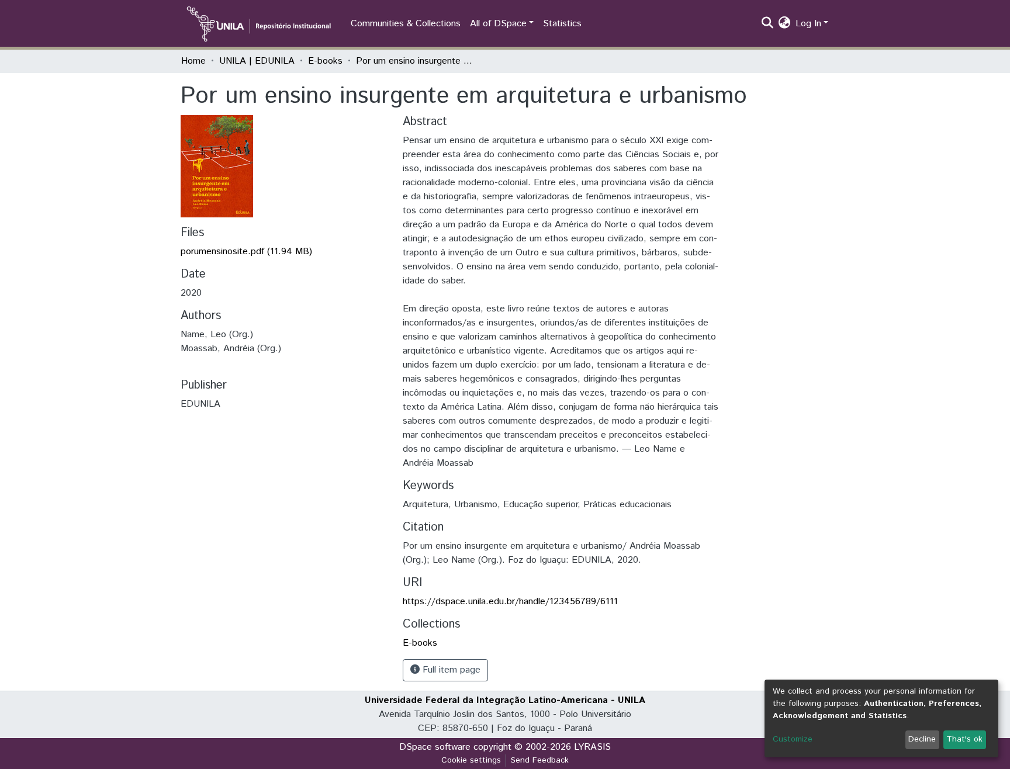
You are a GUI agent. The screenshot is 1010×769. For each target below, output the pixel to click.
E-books (325, 61)
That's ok (964, 739)
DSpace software (435, 747)
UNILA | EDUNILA (257, 61)
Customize (792, 739)
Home (193, 61)
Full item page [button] (450, 670)
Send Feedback (540, 760)
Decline (922, 739)
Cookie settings (471, 760)
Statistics (562, 23)
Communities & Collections (406, 23)
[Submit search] (767, 24)
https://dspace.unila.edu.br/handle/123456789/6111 (510, 601)
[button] (784, 24)
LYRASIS (592, 747)
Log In (808, 23)
